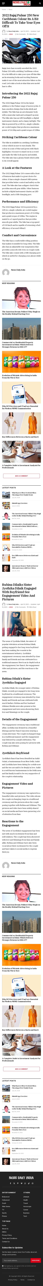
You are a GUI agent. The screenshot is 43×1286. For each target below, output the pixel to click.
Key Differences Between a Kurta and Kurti (20, 437)
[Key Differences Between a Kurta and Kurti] (21, 423)
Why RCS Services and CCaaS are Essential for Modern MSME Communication (20, 407)
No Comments (21, 34)
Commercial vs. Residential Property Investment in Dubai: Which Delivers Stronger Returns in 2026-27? (17, 344)
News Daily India (13, 31)
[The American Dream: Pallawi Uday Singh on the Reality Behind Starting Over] (21, 298)
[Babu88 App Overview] (6, 505)
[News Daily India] (21, 3)
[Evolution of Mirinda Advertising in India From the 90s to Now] (21, 362)
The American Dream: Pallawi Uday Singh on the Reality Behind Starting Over (21, 313)
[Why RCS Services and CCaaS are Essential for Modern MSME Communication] (21, 392)
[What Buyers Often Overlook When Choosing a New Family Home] (6, 495)
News (11, 34)
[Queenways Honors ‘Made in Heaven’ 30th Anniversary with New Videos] (6, 568)
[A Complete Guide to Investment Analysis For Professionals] (21, 452)
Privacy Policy (6, 1268)
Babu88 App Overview (19, 503)
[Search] (40, 3)
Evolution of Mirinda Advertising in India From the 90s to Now (19, 376)
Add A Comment (21, 476)
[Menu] (3, 3)
